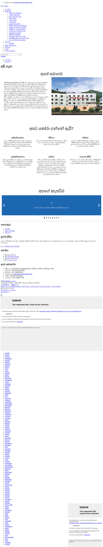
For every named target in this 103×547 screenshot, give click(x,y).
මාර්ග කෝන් (56, 286)
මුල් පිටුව (8, 9)
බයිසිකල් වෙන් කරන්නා (17, 29)
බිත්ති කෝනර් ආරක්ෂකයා (18, 25)
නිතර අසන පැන (10, 45)
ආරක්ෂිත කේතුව (15, 286)
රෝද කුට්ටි (12, 22)
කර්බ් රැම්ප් (12, 18)
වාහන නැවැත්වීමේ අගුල (17, 31)
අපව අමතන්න (10, 51)
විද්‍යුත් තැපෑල (5, 292)
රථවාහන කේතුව (15, 24)
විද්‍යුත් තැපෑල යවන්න (8, 290)
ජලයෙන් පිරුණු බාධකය (17, 40)
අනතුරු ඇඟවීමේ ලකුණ (17, 36)
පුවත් (6, 49)
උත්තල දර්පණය (14, 15)
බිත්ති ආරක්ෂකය (14, 34)
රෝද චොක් (34, 286)
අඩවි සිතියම (5, 284)
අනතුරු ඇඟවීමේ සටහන (17, 27)
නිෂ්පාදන (8, 11)
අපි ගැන (7, 42)
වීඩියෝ (7, 47)
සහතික (11, 43)
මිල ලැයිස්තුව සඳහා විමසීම (10, 246)
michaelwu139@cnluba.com (23, 2)
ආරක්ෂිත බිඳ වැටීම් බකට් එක (19, 38)
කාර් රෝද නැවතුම (15, 16)
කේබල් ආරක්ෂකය (15, 13)
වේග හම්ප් (12, 20)
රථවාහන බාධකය (15, 33)
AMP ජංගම (14, 284)
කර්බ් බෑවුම (5, 286)
